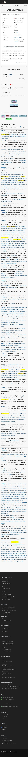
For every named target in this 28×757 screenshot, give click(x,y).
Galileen (11, 136)
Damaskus (12, 351)
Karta (3, 618)
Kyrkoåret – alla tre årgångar (8, 677)
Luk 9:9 (3, 387)
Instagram (4, 725)
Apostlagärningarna (6, 673)
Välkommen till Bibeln (7, 594)
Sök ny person (5, 5)
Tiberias (3, 180)
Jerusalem (23, 410)
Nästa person (24, 5)
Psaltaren (4, 674)
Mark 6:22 (3, 280)
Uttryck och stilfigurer (7, 597)
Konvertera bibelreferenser (8, 607)
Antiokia (10, 484)
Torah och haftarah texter (8, 690)
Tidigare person (15, 5)
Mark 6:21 (3, 265)
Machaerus (13, 153)
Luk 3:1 (3, 295)
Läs (9, 2)
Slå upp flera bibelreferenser (8, 608)
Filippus (20, 37)
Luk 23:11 (3, 438)
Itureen (3, 343)
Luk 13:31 (3, 395)
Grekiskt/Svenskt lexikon (8, 641)
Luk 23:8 (3, 424)
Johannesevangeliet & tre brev (9, 669)
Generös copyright (6, 583)
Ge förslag (4, 716)
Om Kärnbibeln (5, 579)
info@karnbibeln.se (6, 714)
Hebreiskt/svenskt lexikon (8, 644)
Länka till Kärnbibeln (6, 614)
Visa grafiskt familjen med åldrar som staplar (14, 46)
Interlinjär (4, 132)
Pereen (17, 136)
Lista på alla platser (6, 620)
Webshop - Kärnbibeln (8, 743)
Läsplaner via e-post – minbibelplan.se (10, 686)
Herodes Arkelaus (18, 35)
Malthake (16, 32)
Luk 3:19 (3, 353)
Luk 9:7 (3, 364)
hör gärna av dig (13, 88)
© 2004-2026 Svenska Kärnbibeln (9, 751)
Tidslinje (4, 629)
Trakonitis (10, 343)
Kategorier (4, 647)
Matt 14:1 (3, 130)
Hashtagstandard (6, 612)
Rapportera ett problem (21, 62)
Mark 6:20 (3, 249)
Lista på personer (6, 628)
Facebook (4, 727)
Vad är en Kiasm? (6, 599)
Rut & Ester (4, 664)
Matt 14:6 (3, 149)
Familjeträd (4, 631)
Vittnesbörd (5, 581)
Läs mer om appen (6, 703)
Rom (7, 188)
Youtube (4, 729)
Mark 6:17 (3, 210)
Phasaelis (16, 39)
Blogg (3, 586)
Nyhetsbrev (5, 731)
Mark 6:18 (3, 220)
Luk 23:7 (3, 406)
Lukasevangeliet (5, 667)
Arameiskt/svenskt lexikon (8, 643)
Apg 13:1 (3, 483)
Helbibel (4, 659)
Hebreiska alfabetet (6, 649)
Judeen (3, 332)
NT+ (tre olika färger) (7, 661)
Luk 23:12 (3, 448)
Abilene (21, 347)
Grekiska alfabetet (6, 651)
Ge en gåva (4, 738)
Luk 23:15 (3, 460)
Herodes (16, 30)
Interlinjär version (6, 639)
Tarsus (16, 505)
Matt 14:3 (3, 140)
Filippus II (16, 37)
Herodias (16, 41)
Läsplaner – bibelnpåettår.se (8, 684)
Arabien (23, 241)
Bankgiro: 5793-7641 (7, 740)
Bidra (3, 718)
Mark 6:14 (3, 167)
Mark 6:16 (3, 203)
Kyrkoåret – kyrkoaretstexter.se (9, 688)
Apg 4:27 (3, 468)
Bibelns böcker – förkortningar (9, 610)
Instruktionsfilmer (6, 588)
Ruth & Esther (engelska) (7, 665)
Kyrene (12, 532)
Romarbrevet (5, 671)
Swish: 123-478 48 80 (7, 742)
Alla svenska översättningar (8, 596)
